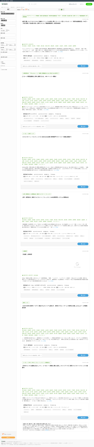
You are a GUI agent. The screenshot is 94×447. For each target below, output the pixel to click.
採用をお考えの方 (73, 4)
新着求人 (3, 63)
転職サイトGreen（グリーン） (4, 4)
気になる (83, 66)
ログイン (82, 4)
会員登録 (89, 4)
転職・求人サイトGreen (5, 7)
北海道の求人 (13, 7)
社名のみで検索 (4, 69)
